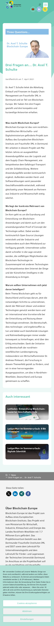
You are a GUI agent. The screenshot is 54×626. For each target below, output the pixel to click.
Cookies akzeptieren (27, 603)
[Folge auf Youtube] (33, 9)
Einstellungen (27, 619)
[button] (8, 493)
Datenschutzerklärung (17, 584)
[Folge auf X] (45, 9)
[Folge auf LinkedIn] (39, 9)
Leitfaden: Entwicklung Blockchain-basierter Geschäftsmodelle (26, 410)
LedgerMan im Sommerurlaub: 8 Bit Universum (26, 430)
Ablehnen (27, 611)
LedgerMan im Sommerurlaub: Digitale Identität (23, 450)
